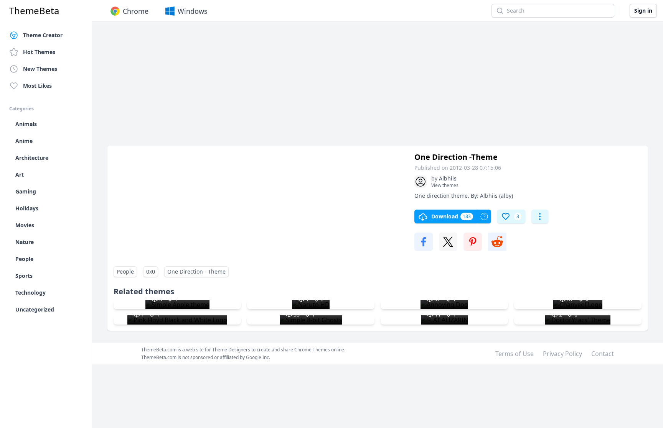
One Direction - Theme (196, 271)
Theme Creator (43, 35)
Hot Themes (39, 52)
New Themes (40, 68)
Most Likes (37, 85)
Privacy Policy (562, 353)
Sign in (643, 10)
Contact (602, 353)
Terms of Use (514, 353)
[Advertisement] (337, 87)
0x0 (150, 271)
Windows (193, 11)
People (125, 271)
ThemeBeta (34, 11)
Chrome (135, 11)
